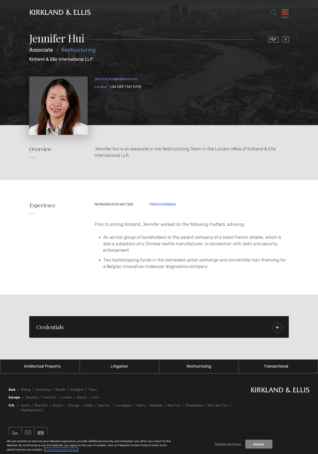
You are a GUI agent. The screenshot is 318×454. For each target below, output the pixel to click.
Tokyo (92, 390)
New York (174, 405)
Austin (25, 405)
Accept (258, 444)
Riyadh (60, 390)
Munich (82, 397)
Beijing (26, 390)
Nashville (156, 405)
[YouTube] (40, 433)
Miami (141, 405)
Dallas (89, 405)
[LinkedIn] (15, 433)
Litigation (119, 366)
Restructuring (78, 50)
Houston (104, 405)
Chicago (73, 405)
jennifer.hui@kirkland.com (116, 79)
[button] (159, 327)
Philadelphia (194, 405)
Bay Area (41, 405)
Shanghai (76, 390)
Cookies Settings (228, 444)
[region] (159, 444)
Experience (42, 205)
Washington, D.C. (32, 410)
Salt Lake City (217, 405)
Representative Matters (114, 204)
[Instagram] (27, 433)
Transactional (276, 366)
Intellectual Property (42, 366)
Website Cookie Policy (61, 449)
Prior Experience (162, 204)
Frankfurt (49, 397)
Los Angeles (123, 405)
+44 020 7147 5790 (125, 87)
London (101, 87)
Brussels (32, 397)
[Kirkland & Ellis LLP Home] (280, 390)
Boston (58, 405)
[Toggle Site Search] (273, 13)
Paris (95, 397)
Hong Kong (43, 390)
